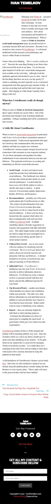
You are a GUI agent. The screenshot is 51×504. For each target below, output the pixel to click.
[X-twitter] (19, 435)
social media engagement (26, 134)
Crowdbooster (29, 49)
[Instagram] (25, 435)
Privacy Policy (19, 496)
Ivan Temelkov (25, 3)
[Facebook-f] (13, 435)
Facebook (26, 19)
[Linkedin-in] (38, 435)
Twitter (37, 16)
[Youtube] (32, 435)
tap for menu (25, 8)
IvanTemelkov (25, 422)
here (4, 363)
